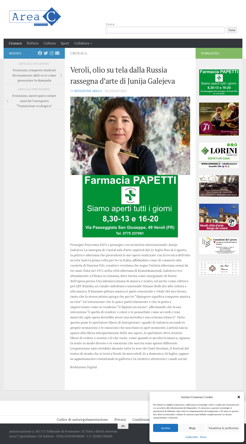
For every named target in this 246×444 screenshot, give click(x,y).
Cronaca (15, 43)
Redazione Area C (88, 91)
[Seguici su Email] (57, 53)
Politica (33, 43)
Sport (65, 43)
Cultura (50, 43)
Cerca (110, 24)
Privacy (203, 436)
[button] (239, 397)
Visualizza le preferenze (224, 428)
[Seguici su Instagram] (51, 53)
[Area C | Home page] (35, 16)
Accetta (165, 428)
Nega (192, 428)
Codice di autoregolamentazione (82, 419)
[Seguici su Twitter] (46, 53)
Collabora (81, 43)
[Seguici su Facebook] (40, 53)
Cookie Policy (191, 436)
